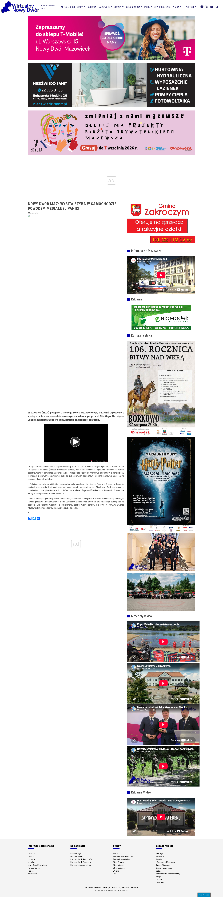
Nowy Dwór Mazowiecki (37, 865)
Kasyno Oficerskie (163, 865)
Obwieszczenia (162, 7)
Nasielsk (31, 862)
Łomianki (31, 859)
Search (216, 6)
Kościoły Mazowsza (164, 868)
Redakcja (106, 887)
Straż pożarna (119, 868)
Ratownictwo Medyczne (123, 856)
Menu (147, 7)
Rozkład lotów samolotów (81, 865)
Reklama (134, 887)
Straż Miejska (118, 865)
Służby (118, 7)
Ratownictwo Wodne (121, 859)
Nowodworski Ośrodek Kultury (168, 874)
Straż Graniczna (119, 862)
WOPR (115, 874)
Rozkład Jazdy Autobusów (81, 859)
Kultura (91, 7)
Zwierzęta (160, 883)
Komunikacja (133, 7)
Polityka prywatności (120, 887)
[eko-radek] (161, 317)
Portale (189, 7)
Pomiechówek (33, 868)
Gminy (80, 7)
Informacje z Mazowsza (165, 862)
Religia (158, 877)
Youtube (211, 6)
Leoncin (31, 856)
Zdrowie (159, 880)
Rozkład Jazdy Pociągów (80, 862)
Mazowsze (104, 7)
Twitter (206, 6)
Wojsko (116, 871)
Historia (159, 859)
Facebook (202, 6)
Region (31, 871)
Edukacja (159, 853)
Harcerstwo (160, 856)
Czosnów (31, 853)
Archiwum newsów (93, 887)
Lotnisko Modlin (76, 856)
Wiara (176, 7)
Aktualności (68, 7)
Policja (115, 853)
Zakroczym (32, 874)
